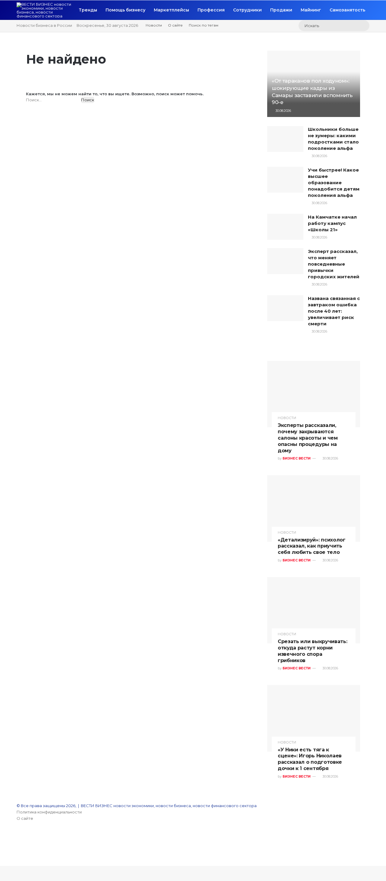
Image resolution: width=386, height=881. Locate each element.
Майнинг (311, 10)
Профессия (211, 10)
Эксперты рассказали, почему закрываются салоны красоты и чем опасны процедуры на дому (308, 437)
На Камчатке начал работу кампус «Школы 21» (332, 223)
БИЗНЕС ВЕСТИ (297, 458)
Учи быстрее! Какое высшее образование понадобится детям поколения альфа (333, 182)
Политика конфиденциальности (49, 812)
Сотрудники (247, 10)
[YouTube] (18, 824)
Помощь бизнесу (125, 10)
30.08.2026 (282, 111)
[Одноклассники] (18, 843)
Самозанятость (347, 10)
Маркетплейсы (171, 10)
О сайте (175, 25)
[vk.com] (18, 837)
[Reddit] (18, 831)
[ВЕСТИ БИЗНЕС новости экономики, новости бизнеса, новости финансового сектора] (45, 9)
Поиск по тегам (203, 25)
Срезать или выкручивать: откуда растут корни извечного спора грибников (312, 651)
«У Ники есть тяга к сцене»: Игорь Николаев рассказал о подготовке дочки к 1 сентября (310, 759)
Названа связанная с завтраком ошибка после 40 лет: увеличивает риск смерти (334, 311)
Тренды (88, 10)
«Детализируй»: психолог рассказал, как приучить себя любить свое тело (312, 546)
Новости (154, 25)
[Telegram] (18, 856)
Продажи (281, 10)
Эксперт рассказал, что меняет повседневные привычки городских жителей (333, 263)
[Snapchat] (18, 850)
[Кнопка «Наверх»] (1, 862)
